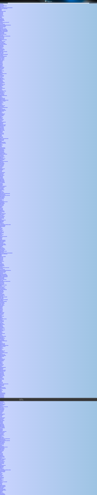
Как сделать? (2, 214)
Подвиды (1, 174)
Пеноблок (1, 102)
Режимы (1, 176)
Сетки (1, 170)
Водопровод (2, 241)
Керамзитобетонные (3, 95)
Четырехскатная (3, 465)
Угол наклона (2, 216)
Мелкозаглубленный (3, 51)
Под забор (1, 52)
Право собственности (3, 31)
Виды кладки (2, 130)
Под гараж (2, 58)
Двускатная (2, 218)
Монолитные (2, 196)
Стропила (1, 215)
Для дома (1, 280)
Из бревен (1, 115)
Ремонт (1, 47)
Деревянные (2, 114)
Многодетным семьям (4, 30)
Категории (2, 6)
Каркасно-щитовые (3, 39)
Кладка (1, 62)
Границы (1, 259)
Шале (1, 40)
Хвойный (1, 122)
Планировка (2, 33)
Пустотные (2, 198)
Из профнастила (3, 213)
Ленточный (2, 48)
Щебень (1, 72)
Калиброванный (3, 367)
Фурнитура (2, 151)
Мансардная (2, 210)
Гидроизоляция (2, 43)
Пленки (1, 185)
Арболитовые (2, 82)
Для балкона (2, 159)
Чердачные (2, 204)
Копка (1, 246)
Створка (1, 177)
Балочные (1, 191)
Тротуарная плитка (3, 73)
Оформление (2, 20)
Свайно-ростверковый (4, 54)
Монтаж (1, 117)
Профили (1, 169)
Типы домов (2, 37)
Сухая (1, 230)
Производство (2, 84)
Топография (2, 32)
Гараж (1, 235)
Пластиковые (2, 156)
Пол (0, 227)
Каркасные (2, 38)
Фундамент (2, 42)
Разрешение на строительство (5, 281)
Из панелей (2, 133)
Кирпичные (2, 129)
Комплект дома (2, 125)
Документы (2, 15)
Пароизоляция (2, 226)
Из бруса (1, 120)
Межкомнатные (2, 142)
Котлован (1, 45)
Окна (1, 145)
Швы (1, 141)
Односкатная (2, 211)
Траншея (1, 60)
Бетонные (1, 78)
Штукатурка (2, 67)
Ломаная (1, 209)
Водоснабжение (3, 486)
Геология (1, 13)
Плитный (1, 53)
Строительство (2, 41)
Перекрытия (2, 189)
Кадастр (1, 14)
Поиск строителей (3, 34)
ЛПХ (1, 10)
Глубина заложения (3, 44)
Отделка (1, 64)
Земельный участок (3, 5)
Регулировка (2, 175)
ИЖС (1, 9)
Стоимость (2, 18)
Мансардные (2, 180)
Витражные (2, 179)
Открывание (2, 163)
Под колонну (2, 59)
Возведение (2, 139)
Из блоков (1, 81)
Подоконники (2, 168)
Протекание (2, 164)
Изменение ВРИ (3, 11)
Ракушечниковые (3, 110)
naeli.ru (49, 1)
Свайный (1, 55)
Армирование (2, 49)
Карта (1, 16)
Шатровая (1, 221)
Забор (1, 238)
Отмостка (1, 68)
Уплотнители (2, 432)
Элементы (2, 155)
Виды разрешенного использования (6, 7)
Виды (1, 69)
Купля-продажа (2, 26)
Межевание (2, 19)
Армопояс (1, 188)
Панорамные (2, 181)
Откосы (1, 166)
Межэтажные (2, 203)
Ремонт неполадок (3, 186)
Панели (1, 66)
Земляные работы (3, 244)
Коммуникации (2, 240)
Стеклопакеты (2, 172)
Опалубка (1, 292)
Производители (2, 346)
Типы (1, 167)
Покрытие (2, 232)
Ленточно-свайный (3, 56)
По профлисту (2, 442)
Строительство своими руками (5, 224)
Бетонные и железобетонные (5, 193)
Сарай (1, 239)
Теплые (1, 183)
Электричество (2, 249)
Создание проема (3, 90)
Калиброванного (3, 124)
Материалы (2, 70)
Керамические (2, 99)
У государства (2, 24)
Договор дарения (3, 25)
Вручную (1, 247)
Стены (1, 77)
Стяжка (1, 228)
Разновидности (2, 148)
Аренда (1, 21)
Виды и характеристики (4, 138)
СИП (1, 135)
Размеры (1, 184)
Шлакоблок (2, 356)
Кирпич (1, 63)
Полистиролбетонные (4, 107)
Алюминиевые (2, 147)
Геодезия (1, 12)
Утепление (2, 76)
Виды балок (2, 192)
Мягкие (1, 160)
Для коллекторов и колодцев (5, 195)
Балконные (2, 149)
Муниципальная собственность (5, 270)
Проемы (1, 80)
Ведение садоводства (3, 8)
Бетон (1, 71)
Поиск (1, 17)
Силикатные (2, 94)
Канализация (2, 248)
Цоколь (1, 61)
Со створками (2, 182)
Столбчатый (2, 302)
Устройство (2, 75)
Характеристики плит (4, 201)
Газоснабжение (2, 243)
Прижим (1, 421)
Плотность (2, 91)
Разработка (2, 291)
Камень (1, 65)
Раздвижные (2, 150)
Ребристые (2, 200)
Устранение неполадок (4, 161)
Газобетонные (2, 88)
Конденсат (2, 162)
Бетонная (1, 475)
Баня (1, 233)
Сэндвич (1, 137)
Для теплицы (2, 303)
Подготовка (2, 4)
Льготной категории (3, 29)
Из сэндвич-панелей (3, 236)
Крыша (1, 206)
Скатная (1, 454)
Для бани (1, 50)
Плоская (1, 453)
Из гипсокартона (3, 388)
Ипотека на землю (3, 28)
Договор (1, 23)
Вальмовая (2, 220)
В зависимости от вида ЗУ (4, 22)
